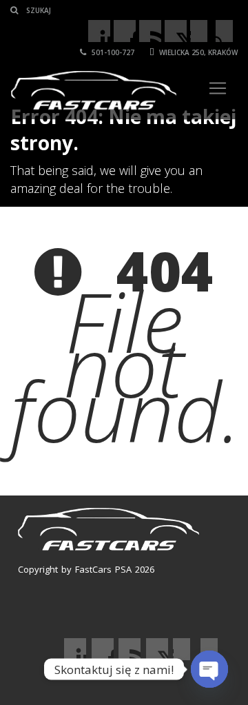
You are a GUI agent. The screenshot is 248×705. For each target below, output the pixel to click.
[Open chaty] (209, 669)
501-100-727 (112, 52)
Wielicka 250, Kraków (197, 52)
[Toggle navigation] (217, 88)
